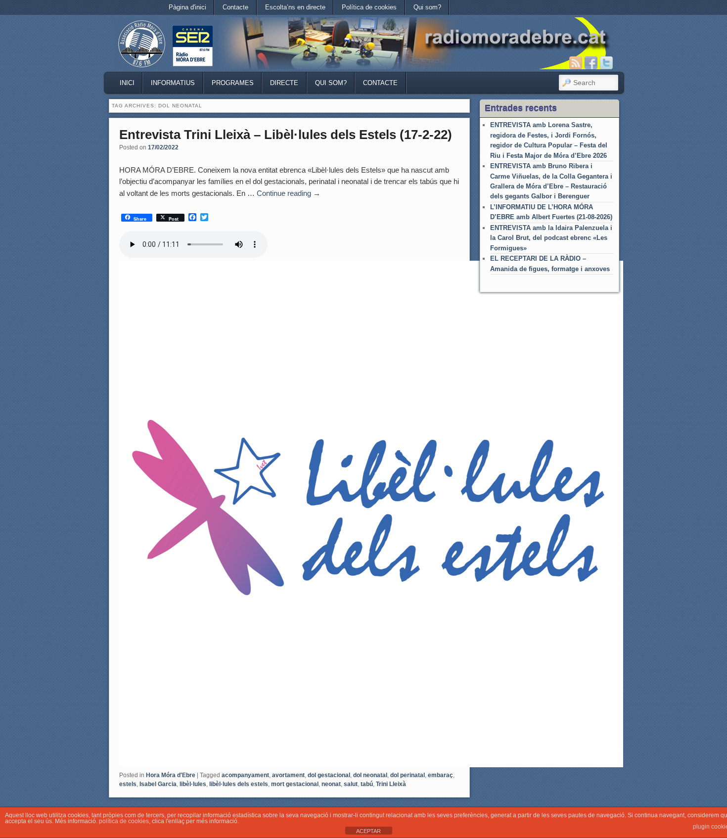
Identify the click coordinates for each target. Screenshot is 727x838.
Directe (284, 83)
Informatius (173, 83)
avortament (288, 775)
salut (351, 784)
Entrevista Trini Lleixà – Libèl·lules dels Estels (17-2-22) (285, 134)
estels (127, 784)
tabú (367, 784)
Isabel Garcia (158, 784)
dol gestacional (329, 775)
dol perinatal (407, 775)
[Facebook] (591, 62)
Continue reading (288, 193)
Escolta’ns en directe (295, 7)
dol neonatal (370, 775)
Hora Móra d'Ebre (170, 775)
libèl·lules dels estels (238, 784)
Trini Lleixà (391, 784)
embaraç (440, 775)
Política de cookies (369, 7)
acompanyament (245, 775)
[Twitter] (606, 62)
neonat (331, 784)
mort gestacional (294, 784)
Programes (233, 83)
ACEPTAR (368, 831)
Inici (127, 83)
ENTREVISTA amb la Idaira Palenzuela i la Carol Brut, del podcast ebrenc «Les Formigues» (551, 238)
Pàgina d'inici (187, 7)
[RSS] (575, 62)
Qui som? (427, 7)
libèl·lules (193, 784)
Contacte (235, 7)
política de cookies (124, 821)
